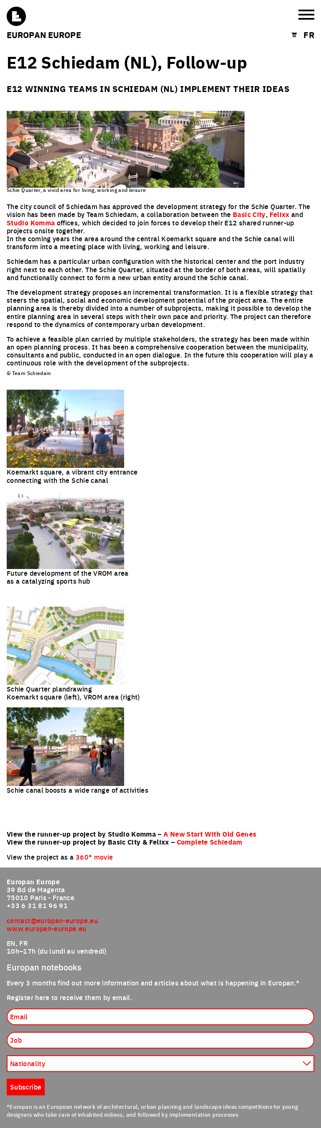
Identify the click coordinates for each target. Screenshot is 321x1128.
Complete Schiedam (209, 842)
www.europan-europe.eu (47, 928)
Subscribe (25, 1086)
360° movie (94, 856)
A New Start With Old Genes (209, 834)
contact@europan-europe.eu (52, 920)
